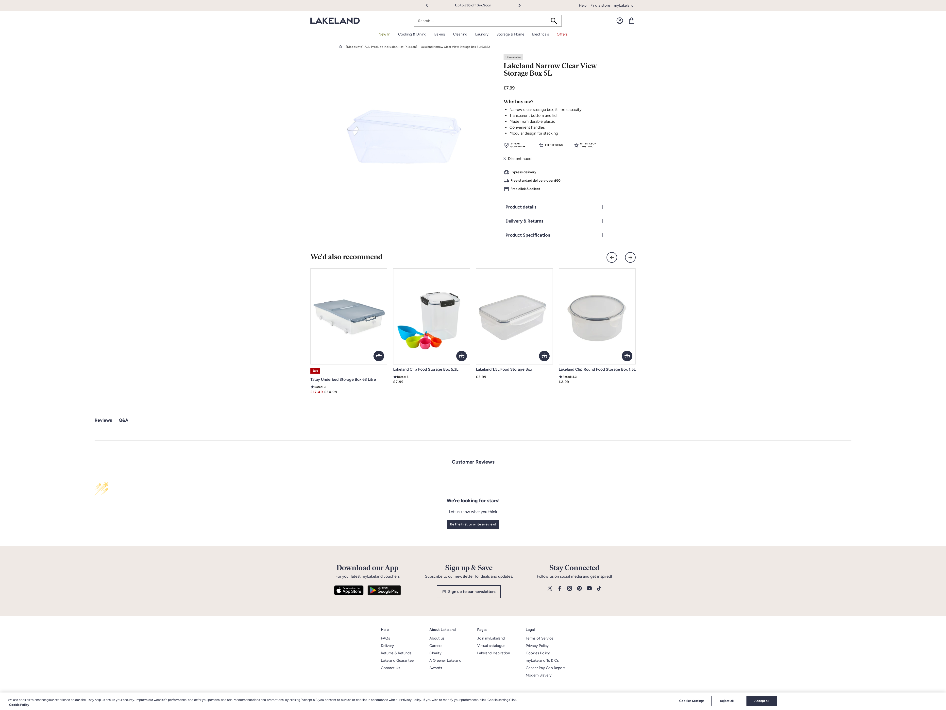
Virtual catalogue (491, 645)
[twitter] (550, 588)
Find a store (600, 5)
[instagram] (570, 588)
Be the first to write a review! (473, 524)
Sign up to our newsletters (471, 591)
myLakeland (624, 5)
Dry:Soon (483, 5)
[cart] (632, 21)
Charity (435, 653)
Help (583, 5)
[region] (473, 701)
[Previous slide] (612, 257)
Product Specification (528, 235)
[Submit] (555, 20)
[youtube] (589, 588)
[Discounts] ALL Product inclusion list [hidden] (381, 47)
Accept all (761, 701)
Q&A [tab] (123, 420)
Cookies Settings (691, 701)
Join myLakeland (491, 638)
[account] (620, 21)
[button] (429, 5)
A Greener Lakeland (445, 660)
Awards (435, 668)
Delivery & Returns (524, 221)
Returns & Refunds (396, 653)
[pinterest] (579, 588)
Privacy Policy (537, 645)
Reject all (727, 701)
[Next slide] (630, 257)
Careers (435, 645)
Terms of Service (539, 638)
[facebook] (560, 588)
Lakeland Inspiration (493, 653)
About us (436, 638)
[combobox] (488, 21)
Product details (521, 207)
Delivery (387, 645)
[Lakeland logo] (335, 20)
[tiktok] (599, 588)
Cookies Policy (538, 653)
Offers (562, 34)
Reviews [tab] (103, 420)
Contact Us (390, 668)
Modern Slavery (539, 675)
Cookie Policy (19, 705)
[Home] (340, 47)
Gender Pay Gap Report (545, 668)
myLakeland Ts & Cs (542, 660)
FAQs (385, 638)
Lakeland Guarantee (397, 660)
